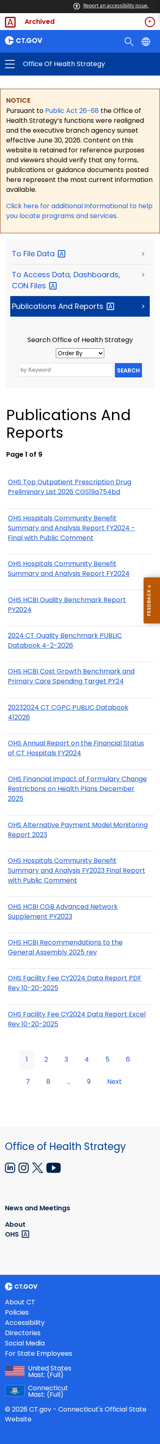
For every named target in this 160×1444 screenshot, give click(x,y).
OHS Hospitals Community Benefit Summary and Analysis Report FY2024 (69, 568)
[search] (130, 41)
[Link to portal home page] (40, 40)
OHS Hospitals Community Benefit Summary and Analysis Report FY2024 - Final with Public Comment (71, 528)
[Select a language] (147, 41)
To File (34, 253)
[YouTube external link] (53, 1167)
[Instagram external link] (24, 1167)
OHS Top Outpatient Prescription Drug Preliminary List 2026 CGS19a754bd (69, 487)
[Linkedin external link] (11, 1167)
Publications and (58, 306)
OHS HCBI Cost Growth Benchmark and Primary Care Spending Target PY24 (71, 676)
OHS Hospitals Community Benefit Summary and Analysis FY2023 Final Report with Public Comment (76, 870)
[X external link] (38, 1167)
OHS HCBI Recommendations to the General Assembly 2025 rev (65, 947)
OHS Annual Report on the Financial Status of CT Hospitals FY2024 (76, 748)
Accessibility (25, 1322)
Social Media (25, 1343)
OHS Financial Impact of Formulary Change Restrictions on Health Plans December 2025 (77, 788)
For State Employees (38, 1353)
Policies (17, 1312)
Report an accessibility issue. (116, 5)
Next (114, 1081)
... (69, 1081)
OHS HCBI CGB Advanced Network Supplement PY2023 (63, 911)
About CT (20, 1302)
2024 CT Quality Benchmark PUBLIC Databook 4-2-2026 (65, 640)
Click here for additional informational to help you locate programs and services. (79, 211)
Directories (23, 1333)
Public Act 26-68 (72, 110)
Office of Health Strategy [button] (45, 64)
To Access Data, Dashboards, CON (66, 280)
